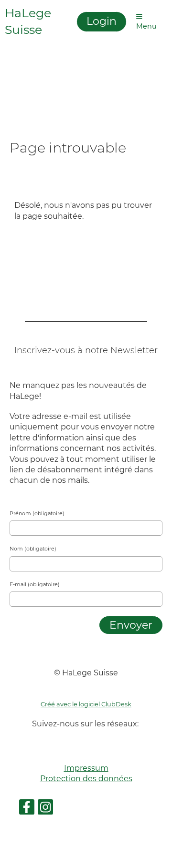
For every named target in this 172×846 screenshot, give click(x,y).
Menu (146, 26)
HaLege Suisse (28, 21)
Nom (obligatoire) (33, 548)
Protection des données (86, 778)
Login (101, 21)
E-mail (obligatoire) (35, 584)
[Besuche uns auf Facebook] (26, 809)
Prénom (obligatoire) (37, 513)
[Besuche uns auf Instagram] (45, 809)
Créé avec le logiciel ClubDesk (86, 704)
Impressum (86, 768)
